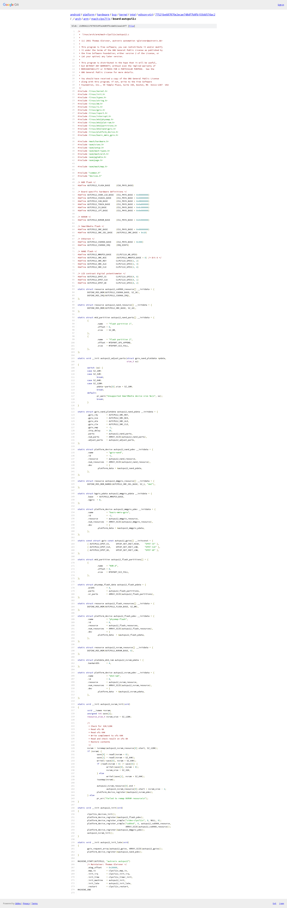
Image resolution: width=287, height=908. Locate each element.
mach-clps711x (100, 18)
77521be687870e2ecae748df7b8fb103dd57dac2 (185, 14)
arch (78, 18)
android (75, 14)
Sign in (281, 4)
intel (133, 14)
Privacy (26, 903)
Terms (34, 903)
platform (88, 14)
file (131, 26)
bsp (114, 14)
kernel (123, 14)
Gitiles (18, 903)
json (281, 903)
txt (274, 903)
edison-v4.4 (145, 14)
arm (86, 18)
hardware (103, 14)
